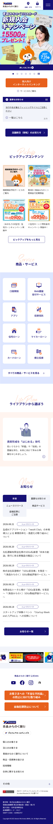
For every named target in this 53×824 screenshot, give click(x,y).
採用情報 (7, 765)
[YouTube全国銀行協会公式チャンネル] (26, 657)
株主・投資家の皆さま (13, 759)
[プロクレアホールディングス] (26, 733)
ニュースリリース (14, 505)
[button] (13, 74)
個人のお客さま (10, 741)
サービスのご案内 (28, 91)
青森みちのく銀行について (15, 753)
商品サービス (38, 505)
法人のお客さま (10, 747)
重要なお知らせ (38, 498)
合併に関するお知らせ (13, 771)
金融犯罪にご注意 (14, 513)
